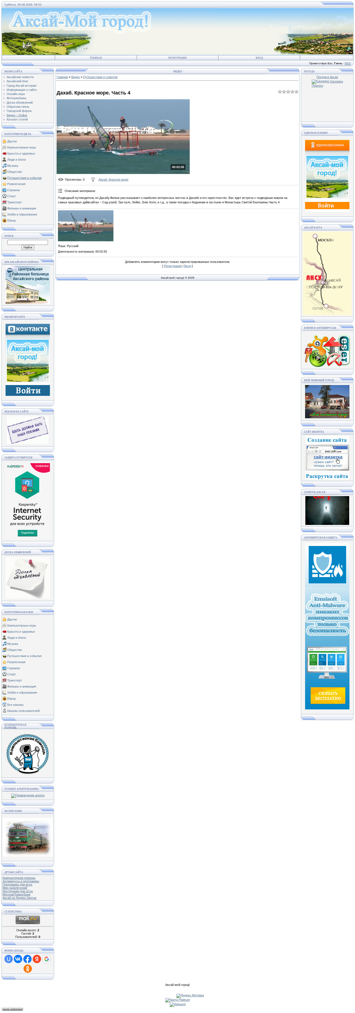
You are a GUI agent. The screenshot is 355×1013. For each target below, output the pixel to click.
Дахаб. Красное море (113, 179)
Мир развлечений (14, 887)
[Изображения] (85, 226)
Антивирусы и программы (20, 881)
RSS (348, 63)
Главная (96, 58)
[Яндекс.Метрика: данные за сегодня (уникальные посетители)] (190, 996)
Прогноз (317, 85)
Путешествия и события (24, 177)
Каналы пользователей (23, 710)
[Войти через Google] (46, 959)
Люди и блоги (16, 159)
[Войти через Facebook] (27, 959)
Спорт (11, 196)
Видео (75, 77)
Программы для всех (17, 884)
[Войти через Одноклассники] (28, 969)
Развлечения (16, 184)
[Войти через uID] (8, 959)
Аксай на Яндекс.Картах (19, 897)
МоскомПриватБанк (16, 894)
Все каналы (15, 704)
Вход (259, 58)
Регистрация (177, 58)
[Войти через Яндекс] (37, 959)
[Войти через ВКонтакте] (18, 959)
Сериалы (13, 190)
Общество (14, 171)
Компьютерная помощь (19, 877)
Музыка (12, 165)
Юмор (11, 220)
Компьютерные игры (21, 147)
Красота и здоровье (21, 153)
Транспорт (14, 202)
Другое (12, 141)
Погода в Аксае (327, 77)
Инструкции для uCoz (17, 891)
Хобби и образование (22, 214)
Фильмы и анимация (21, 208)
